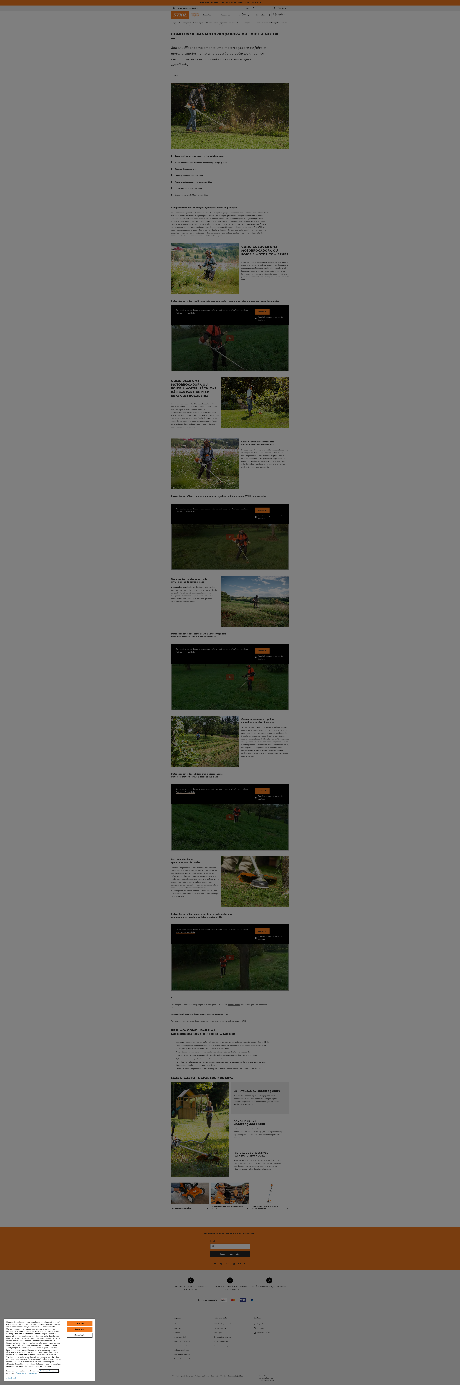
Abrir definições (79, 1335)
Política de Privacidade (49, 1371)
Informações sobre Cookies (25, 1373)
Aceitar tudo (79, 1323)
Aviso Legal (11, 1378)
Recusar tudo (79, 1329)
